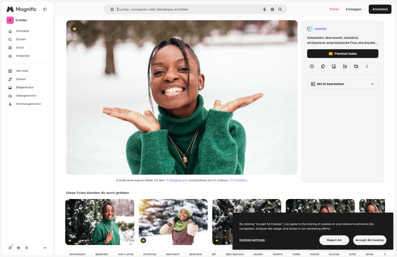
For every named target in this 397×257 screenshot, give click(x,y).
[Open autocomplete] (110, 9)
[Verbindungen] (10, 247)
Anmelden (380, 9)
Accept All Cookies (370, 240)
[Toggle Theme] (26, 247)
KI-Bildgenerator (177, 180)
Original (95, 29)
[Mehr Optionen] (366, 66)
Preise (334, 9)
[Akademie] (18, 247)
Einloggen (353, 9)
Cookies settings (252, 240)
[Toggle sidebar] (45, 9)
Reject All (334, 240)
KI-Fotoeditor (238, 180)
